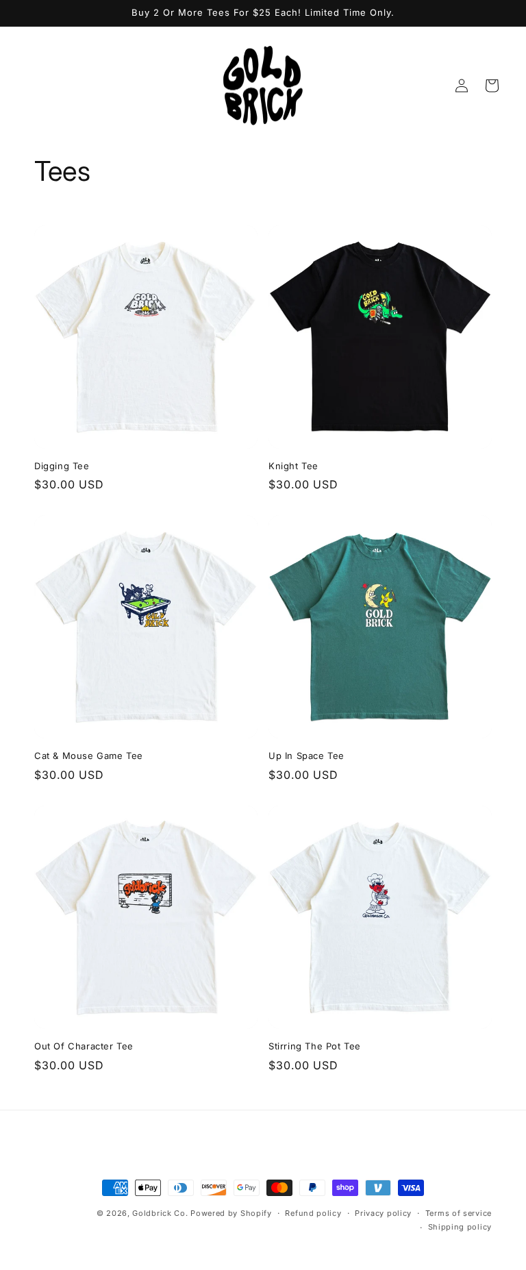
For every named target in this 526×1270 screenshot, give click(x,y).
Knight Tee (293, 465)
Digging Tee (62, 465)
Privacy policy (383, 1213)
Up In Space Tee (306, 755)
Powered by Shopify (231, 1213)
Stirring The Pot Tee (314, 1046)
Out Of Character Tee (84, 1046)
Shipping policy (460, 1227)
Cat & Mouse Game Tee (88, 755)
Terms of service (458, 1213)
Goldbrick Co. (160, 1213)
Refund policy (313, 1213)
